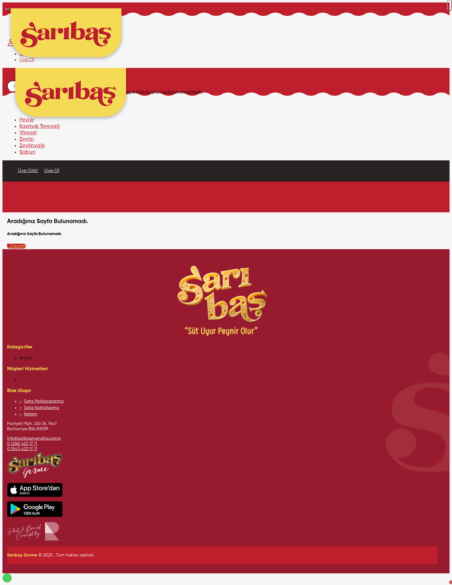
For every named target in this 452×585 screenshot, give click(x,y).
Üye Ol (51, 170)
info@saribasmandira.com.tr (34, 438)
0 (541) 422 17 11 (22, 449)
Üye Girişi (28, 170)
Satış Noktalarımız (41, 408)
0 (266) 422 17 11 (22, 444)
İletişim (30, 414)
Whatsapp (7, 578)
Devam (16, 246)
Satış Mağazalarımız (44, 401)
